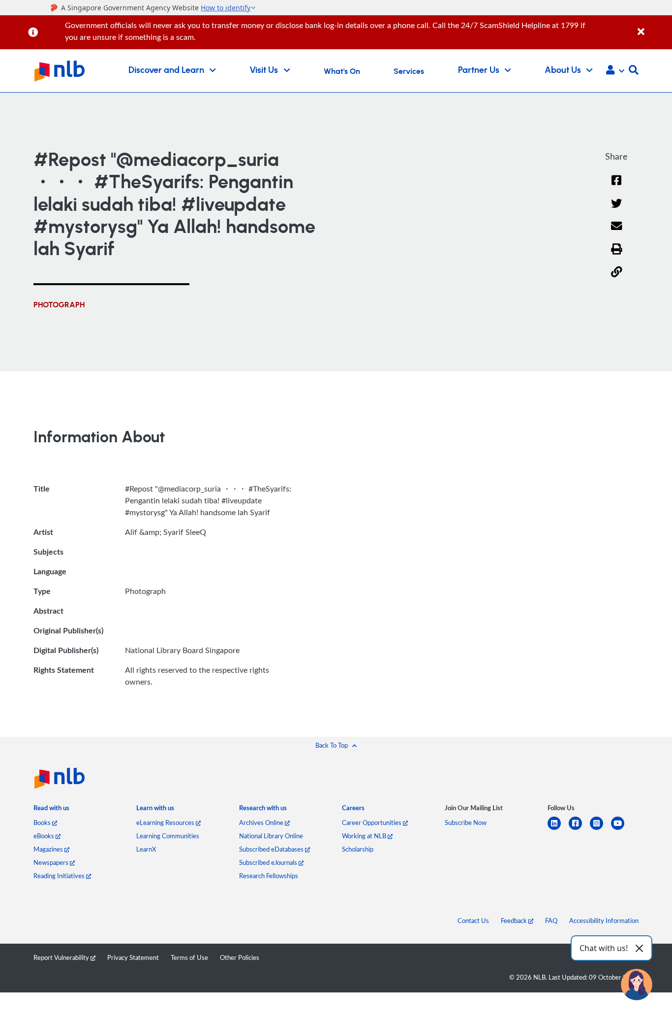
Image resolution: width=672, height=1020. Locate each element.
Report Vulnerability (62, 957)
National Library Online (271, 835)
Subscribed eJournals (269, 862)
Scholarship (357, 849)
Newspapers (51, 862)
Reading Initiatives (59, 875)
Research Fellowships (268, 875)
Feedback (514, 920)
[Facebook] (616, 186)
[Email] (616, 232)
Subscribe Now (466, 822)
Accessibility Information (604, 920)
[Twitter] (616, 209)
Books (42, 822)
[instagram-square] (600, 829)
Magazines (48, 849)
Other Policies (239, 957)
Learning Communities (167, 835)
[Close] (653, 26)
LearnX (146, 849)
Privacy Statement (133, 957)
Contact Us (473, 920)
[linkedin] (558, 829)
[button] (615, 71)
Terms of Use (189, 957)
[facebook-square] (579, 829)
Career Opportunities (372, 822)
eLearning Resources (166, 822)
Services (409, 71)
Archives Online (262, 822)
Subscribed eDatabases (272, 849)
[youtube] (621, 829)
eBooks (44, 835)
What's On (342, 71)
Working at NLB (365, 835)
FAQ (551, 920)
